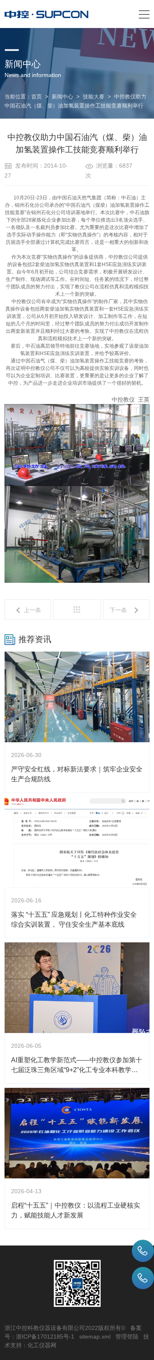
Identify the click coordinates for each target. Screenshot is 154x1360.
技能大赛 (93, 96)
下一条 (118, 610)
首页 (36, 96)
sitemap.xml (94, 1336)
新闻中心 (62, 96)
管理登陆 (126, 1336)
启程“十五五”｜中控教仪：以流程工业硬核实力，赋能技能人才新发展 (75, 1210)
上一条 (32, 610)
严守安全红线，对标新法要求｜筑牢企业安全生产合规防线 (77, 774)
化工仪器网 (42, 1345)
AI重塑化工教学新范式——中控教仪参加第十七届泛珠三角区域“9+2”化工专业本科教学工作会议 (76, 1065)
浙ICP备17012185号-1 (45, 1336)
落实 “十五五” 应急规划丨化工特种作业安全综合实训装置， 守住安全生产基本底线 (74, 919)
